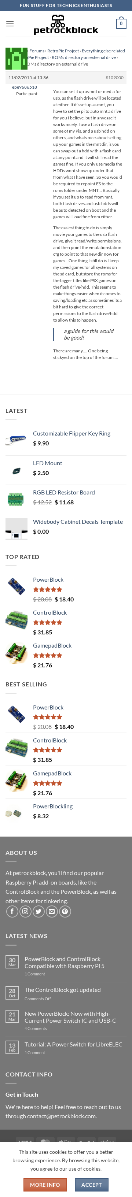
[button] (10, 24)
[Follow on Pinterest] (65, 911)
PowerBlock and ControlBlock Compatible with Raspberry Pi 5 (64, 962)
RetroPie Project (63, 50)
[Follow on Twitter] (39, 911)
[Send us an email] (52, 911)
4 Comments (47, 1028)
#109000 (115, 77)
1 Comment (46, 973)
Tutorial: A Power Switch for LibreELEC (73, 1044)
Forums (36, 50)
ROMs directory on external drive (84, 57)
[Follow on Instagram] (25, 911)
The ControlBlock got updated (63, 989)
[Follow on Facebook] (12, 911)
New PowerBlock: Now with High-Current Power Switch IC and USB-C (70, 1017)
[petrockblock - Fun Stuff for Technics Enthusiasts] (66, 24)
